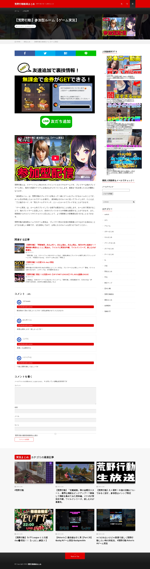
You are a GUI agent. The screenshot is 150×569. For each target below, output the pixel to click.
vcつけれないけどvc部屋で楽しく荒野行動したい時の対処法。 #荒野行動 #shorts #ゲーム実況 (115, 540)
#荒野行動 (19, 490)
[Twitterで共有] (45, 53)
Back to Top (75, 556)
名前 (16, 407)
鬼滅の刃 (107, 311)
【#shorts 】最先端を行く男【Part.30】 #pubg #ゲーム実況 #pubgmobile (74, 539)
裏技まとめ (108, 300)
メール (17, 416)
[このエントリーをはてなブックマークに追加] (65, 53)
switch (106, 214)
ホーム (17, 11)
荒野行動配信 (109, 294)
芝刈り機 (107, 288)
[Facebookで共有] (25, 53)
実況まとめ (30, 26)
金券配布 (107, 305)
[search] (133, 202)
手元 (106, 277)
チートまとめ (109, 254)
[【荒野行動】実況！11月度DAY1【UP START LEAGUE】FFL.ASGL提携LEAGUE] (19, 278)
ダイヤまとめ (109, 248)
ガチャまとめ (109, 231)
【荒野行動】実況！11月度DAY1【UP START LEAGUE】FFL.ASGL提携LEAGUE (57, 274)
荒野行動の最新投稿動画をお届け (26, 435)
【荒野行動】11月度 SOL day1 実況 (40, 262)
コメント (18, 385)
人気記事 (26, 11)
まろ (106, 220)
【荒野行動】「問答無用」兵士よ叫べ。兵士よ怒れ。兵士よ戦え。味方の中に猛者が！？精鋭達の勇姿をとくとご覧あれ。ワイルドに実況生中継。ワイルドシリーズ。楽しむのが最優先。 (61, 247)
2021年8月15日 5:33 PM (25, 307)
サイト (17, 425)
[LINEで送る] (86, 53)
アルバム (107, 226)
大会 (106, 266)
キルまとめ (108, 237)
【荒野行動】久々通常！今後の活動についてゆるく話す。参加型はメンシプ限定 (116, 491)
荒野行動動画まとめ (34, 564)
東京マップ (108, 283)
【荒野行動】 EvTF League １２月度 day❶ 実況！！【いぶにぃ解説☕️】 (31, 539)
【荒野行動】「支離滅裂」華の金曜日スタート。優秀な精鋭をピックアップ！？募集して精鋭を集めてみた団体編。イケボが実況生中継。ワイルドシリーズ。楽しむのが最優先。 (75, 496)
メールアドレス (108, 187)
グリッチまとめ (109, 243)
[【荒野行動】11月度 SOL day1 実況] (19, 266)
